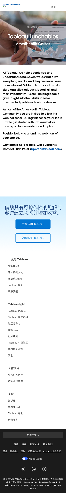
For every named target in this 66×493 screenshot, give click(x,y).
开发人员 (35, 444)
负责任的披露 (34, 451)
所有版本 (13, 419)
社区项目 (13, 336)
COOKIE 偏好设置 (52, 451)
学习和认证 (14, 407)
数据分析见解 (15, 278)
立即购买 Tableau (32, 238)
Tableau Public (17, 310)
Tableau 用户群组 (18, 317)
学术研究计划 (15, 349)
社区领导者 (14, 323)
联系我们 (13, 291)
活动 (10, 355)
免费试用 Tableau (32, 224)
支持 (11, 394)
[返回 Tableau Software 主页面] (15, 4)
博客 (24, 444)
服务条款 (14, 451)
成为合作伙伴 (15, 381)
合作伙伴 (13, 368)
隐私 (23, 451)
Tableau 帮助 (15, 413)
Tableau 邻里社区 (18, 342)
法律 (5, 451)
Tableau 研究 (15, 285)
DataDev (13, 329)
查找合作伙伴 (15, 374)
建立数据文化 (15, 272)
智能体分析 (14, 266)
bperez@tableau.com (46, 149)
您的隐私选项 (35, 458)
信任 (16, 444)
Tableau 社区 (16, 304)
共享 (34, 48)
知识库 (11, 400)
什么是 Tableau (18, 259)
